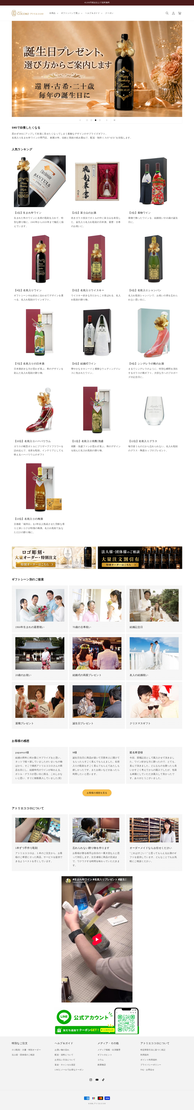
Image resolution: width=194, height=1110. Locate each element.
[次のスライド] (107, 120)
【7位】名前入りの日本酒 (29, 363)
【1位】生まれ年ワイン (28, 212)
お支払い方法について (65, 1059)
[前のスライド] (80, 120)
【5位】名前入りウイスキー (87, 290)
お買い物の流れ (62, 1049)
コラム (101, 1059)
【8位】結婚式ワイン (83, 363)
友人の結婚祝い (139, 675)
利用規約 (144, 1054)
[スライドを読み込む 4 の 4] (100, 120)
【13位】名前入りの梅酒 (28, 518)
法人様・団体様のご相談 (23, 1054)
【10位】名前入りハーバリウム (32, 441)
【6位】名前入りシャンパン (144, 290)
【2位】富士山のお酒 (83, 212)
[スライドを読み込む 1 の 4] (87, 120)
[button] (53, 13)
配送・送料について (64, 1054)
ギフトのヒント (105, 1054)
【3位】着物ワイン (139, 212)
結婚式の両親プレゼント (87, 675)
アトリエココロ (100, 1103)
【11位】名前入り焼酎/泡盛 (87, 441)
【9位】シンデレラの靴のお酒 (146, 363)
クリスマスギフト (140, 723)
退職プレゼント (24, 723)
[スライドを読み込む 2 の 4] (91, 120)
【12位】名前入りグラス (142, 441)
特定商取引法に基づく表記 (152, 1049)
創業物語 (102, 1064)
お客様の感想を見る (97, 792)
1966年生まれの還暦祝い (29, 627)
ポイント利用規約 (148, 1059)
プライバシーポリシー (150, 1064)
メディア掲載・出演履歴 (109, 1049)
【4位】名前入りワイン (28, 290)
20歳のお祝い (23, 675)
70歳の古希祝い (82, 627)
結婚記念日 (136, 627)
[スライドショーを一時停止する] (114, 120)
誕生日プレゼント (83, 723)
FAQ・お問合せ (147, 1069)
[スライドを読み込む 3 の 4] (95, 120)
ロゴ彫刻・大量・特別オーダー (26, 1049)
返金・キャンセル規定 (65, 1064)
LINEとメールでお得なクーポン (69, 1069)
